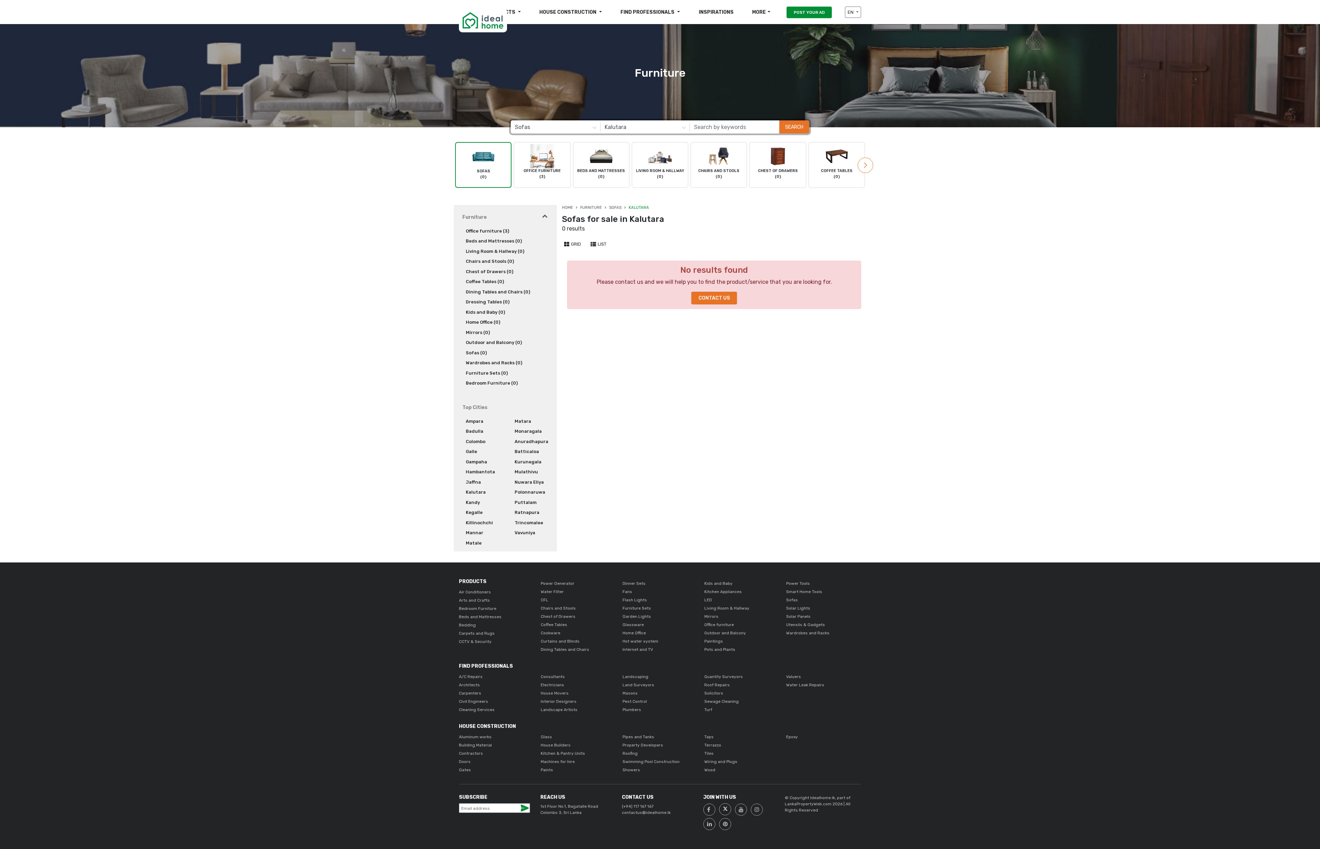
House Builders (556, 745)
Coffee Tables (554, 624)
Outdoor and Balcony (725, 633)
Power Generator (557, 583)
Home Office (634, 633)
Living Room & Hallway (726, 608)
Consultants (553, 676)
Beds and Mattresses (480, 616)
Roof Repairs (717, 685)
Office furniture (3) (487, 231)
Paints (547, 769)
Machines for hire (558, 761)
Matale (474, 543)
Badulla (474, 431)
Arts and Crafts (474, 600)
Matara (523, 421)
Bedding (467, 625)
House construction (568, 12)
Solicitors (713, 693)
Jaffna (473, 482)
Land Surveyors (638, 685)
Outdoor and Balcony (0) (494, 342)
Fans (627, 591)
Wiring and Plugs (720, 761)
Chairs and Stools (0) (490, 261)
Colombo (475, 441)
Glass (546, 736)
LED (708, 600)
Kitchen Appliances (723, 591)
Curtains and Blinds (560, 641)
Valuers (793, 676)
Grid (575, 244)
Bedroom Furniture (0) (492, 383)
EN (851, 12)
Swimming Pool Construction (651, 761)
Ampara (474, 421)
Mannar (474, 532)
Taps (709, 736)
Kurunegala (528, 461)
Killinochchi (479, 522)
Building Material (475, 745)
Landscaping (635, 676)
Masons (630, 693)
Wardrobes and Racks (807, 633)
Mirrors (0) (478, 332)
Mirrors (711, 616)
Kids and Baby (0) (485, 312)
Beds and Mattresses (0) (494, 241)
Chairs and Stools (558, 608)
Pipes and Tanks (638, 736)
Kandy (473, 502)
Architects (469, 685)
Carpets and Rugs (477, 633)
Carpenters (470, 693)
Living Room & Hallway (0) (495, 251)
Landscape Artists (559, 709)
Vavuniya (525, 532)
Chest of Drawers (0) (489, 271)
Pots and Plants (719, 649)
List (601, 244)
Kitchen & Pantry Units (563, 753)
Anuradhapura (531, 441)
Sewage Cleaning (721, 701)
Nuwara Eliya (529, 482)
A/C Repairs (471, 676)
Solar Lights (798, 608)
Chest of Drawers (558, 616)
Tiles (709, 753)
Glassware (633, 624)
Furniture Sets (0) (487, 373)
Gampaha (476, 461)
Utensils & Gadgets (805, 624)
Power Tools (798, 583)
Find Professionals (647, 12)
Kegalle (474, 512)
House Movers (555, 693)
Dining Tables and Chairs (565, 649)
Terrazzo (712, 745)
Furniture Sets (637, 608)
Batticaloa (527, 451)
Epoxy (792, 736)
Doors (465, 761)
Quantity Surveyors (723, 676)
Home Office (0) (483, 322)
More (759, 12)
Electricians (552, 685)
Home (567, 207)
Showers (631, 769)
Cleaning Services (477, 709)
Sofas (615, 207)
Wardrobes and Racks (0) (494, 362)
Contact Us (714, 298)
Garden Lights (637, 616)
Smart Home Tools (804, 591)
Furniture (591, 207)
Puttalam (526, 502)
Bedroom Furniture (477, 608)
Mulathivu (526, 471)
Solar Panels (798, 616)
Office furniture (719, 624)
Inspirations (716, 12)
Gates (465, 769)
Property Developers (643, 745)
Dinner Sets (634, 583)
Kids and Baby (718, 583)
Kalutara (476, 492)
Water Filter (552, 591)
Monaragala (528, 431)
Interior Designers (558, 701)
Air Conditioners (475, 592)
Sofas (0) (476, 352)
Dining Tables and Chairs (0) (498, 291)
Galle (471, 451)
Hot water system (640, 641)
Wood (709, 769)
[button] (865, 165)
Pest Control (635, 701)
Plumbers (632, 709)
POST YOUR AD (809, 12)
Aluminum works (475, 736)
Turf (708, 709)
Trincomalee (529, 522)
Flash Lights (635, 600)
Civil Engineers (473, 701)
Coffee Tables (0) (485, 281)
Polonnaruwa (530, 492)
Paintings (713, 641)
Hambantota (480, 471)
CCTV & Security (475, 641)
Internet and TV (638, 649)
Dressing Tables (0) (487, 301)
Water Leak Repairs (805, 685)
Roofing (630, 753)
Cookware (550, 633)
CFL (544, 600)
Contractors (471, 753)
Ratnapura (527, 512)
